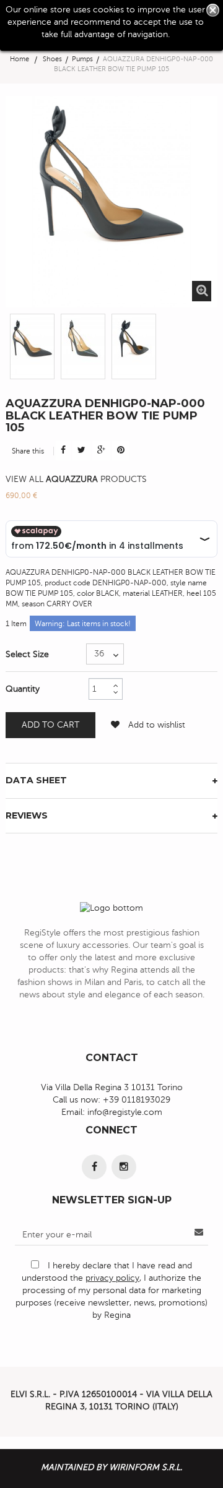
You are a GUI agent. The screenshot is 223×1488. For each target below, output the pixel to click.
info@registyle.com (124, 1112)
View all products (76, 479)
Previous (10, 343)
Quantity (23, 689)
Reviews (27, 815)
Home (19, 59)
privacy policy (112, 1278)
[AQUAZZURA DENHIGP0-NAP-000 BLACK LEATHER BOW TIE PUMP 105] (32, 346)
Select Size (28, 654)
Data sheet (36, 780)
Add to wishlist (155, 724)
